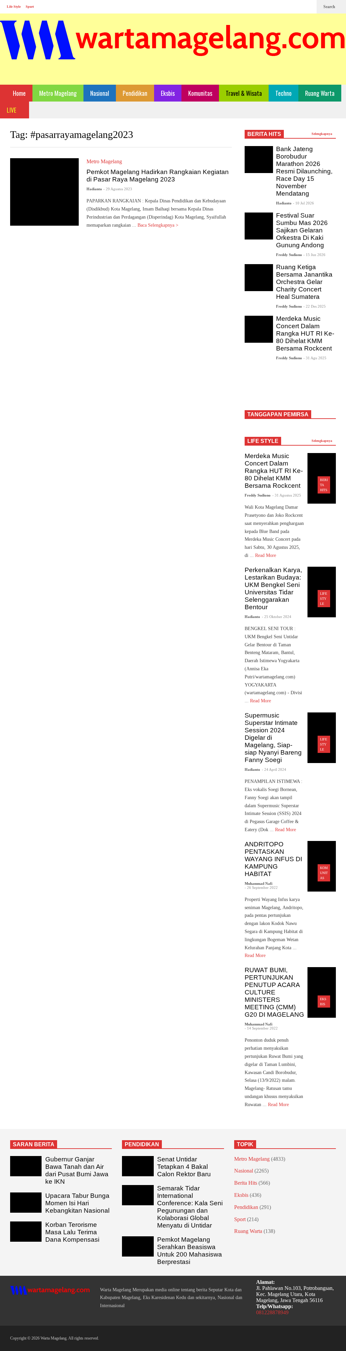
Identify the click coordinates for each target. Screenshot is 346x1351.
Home (18, 93)
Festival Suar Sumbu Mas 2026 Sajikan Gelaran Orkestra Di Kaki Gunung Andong (302, 230)
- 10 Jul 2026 (303, 203)
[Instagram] (297, 6)
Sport (30, 6)
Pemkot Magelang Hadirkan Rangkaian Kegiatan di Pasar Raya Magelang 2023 (157, 175)
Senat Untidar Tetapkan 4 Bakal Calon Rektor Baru (184, 1167)
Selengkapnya (322, 134)
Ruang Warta (320, 93)
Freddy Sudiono (289, 255)
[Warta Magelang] (173, 49)
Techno (283, 93)
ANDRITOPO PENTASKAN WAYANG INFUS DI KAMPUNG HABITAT (273, 859)
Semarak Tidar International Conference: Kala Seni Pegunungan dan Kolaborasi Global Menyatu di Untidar (190, 1207)
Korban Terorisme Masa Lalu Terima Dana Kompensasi (72, 1232)
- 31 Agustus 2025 (286, 495)
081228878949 (272, 1312)
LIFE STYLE (262, 441)
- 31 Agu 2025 (314, 358)
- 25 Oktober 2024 (276, 617)
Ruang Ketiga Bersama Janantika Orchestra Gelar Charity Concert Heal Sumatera (304, 281)
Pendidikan (135, 93)
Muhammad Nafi (258, 883)
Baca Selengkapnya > (159, 225)
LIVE (12, 110)
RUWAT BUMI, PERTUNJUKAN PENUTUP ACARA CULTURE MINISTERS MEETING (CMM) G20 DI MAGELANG (274, 992)
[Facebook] (286, 6)
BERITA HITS (264, 134)
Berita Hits (245, 1183)
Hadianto (94, 189)
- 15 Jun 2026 (314, 255)
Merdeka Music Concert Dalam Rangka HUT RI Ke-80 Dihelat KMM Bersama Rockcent (305, 333)
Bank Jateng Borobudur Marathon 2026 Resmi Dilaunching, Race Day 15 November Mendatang (304, 171)
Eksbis (168, 93)
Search (329, 6)
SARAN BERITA (33, 1144)
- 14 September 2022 (261, 1028)
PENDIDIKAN (142, 1144)
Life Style (14, 6)
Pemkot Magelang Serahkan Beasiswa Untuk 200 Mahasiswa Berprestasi (189, 1250)
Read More (266, 555)
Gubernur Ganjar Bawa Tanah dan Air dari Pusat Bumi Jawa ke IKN (76, 1170)
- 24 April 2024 (274, 769)
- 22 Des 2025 (314, 306)
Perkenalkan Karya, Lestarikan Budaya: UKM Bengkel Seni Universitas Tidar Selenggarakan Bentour (273, 588)
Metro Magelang (58, 93)
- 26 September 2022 (261, 887)
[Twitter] (308, 6)
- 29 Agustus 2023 (117, 189)
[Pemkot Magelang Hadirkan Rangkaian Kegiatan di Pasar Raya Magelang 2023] (44, 192)
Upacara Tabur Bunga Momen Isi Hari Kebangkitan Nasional (77, 1203)
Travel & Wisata (244, 93)
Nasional (99, 93)
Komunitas (200, 93)
